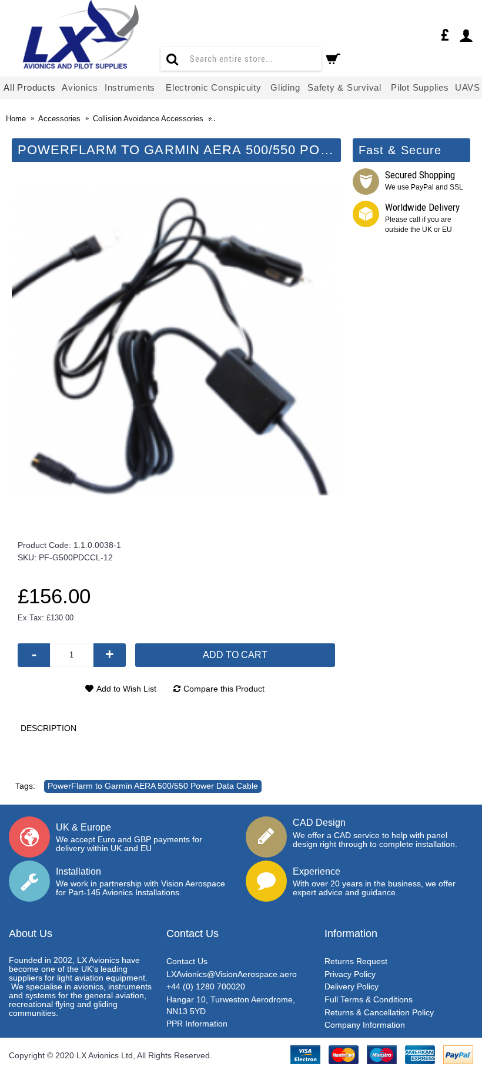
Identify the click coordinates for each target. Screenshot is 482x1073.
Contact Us (186, 961)
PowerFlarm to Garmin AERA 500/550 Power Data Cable (153, 785)
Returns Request (355, 961)
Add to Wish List (126, 688)
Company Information (364, 1024)
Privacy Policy (350, 974)
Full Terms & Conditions (368, 999)
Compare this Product (224, 688)
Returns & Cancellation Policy (379, 1012)
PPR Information (196, 1023)
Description (48, 728)
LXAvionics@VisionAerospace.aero (231, 974)
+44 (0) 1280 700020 (205, 986)
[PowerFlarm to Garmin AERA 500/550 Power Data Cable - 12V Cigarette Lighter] (176, 339)
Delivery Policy (351, 986)
